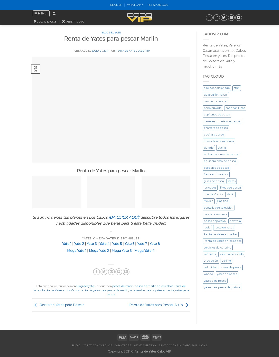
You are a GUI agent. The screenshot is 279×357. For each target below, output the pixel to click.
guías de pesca (214, 181)
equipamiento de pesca (220, 161)
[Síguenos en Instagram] (216, 17)
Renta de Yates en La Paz (220, 234)
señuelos (210, 254)
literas (231, 181)
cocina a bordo (214, 134)
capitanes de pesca (217, 114)
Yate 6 (129, 244)
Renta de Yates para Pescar (61, 305)
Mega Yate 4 (144, 251)
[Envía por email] (111, 271)
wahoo (208, 274)
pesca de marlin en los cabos (154, 286)
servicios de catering (217, 247)
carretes (209, 121)
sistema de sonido (232, 254)
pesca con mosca (215, 214)
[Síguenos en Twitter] (224, 17)
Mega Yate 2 (98, 251)
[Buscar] (54, 14)
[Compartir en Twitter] (103, 271)
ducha (222, 147)
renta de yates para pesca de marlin (104, 290)
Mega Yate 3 (122, 251)
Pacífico (222, 200)
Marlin (230, 194)
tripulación (211, 260)
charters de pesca (216, 127)
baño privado (213, 108)
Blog (76, 345)
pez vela (235, 221)
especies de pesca (216, 167)
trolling (226, 260)
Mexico (208, 200)
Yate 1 (66, 244)
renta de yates (224, 227)
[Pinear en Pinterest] (118, 271)
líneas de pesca (230, 187)
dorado (209, 147)
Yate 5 (117, 244)
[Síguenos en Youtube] (238, 17)
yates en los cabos (141, 290)
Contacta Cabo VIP (98, 345)
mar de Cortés (213, 194)
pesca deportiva (215, 221)
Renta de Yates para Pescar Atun (156, 305)
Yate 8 (155, 244)
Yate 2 (79, 244)
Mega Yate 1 (76, 251)
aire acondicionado (217, 87)
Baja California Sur (216, 94)
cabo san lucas (235, 108)
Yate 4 (104, 244)
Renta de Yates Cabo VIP (133, 50)
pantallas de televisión (218, 207)
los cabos (210, 187)
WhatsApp (135, 4)
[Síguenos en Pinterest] (231, 17)
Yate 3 (92, 244)
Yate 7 (142, 244)
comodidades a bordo (219, 141)
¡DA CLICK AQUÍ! (124, 217)
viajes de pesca (231, 267)
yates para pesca (215, 280)
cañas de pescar (230, 121)
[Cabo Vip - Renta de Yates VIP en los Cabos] (139, 17)
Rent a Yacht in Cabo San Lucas (183, 345)
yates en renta (164, 290)
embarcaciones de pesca (221, 154)
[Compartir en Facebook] (96, 271)
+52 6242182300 (158, 4)
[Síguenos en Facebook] (209, 17)
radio (207, 227)
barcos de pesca (215, 101)
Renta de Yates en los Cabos (60, 290)
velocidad (210, 267)
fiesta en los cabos (216, 174)
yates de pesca (227, 274)
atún (237, 87)
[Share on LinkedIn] (126, 271)
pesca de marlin (123, 286)
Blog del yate (85, 286)
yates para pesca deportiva (222, 287)
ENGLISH (116, 4)
